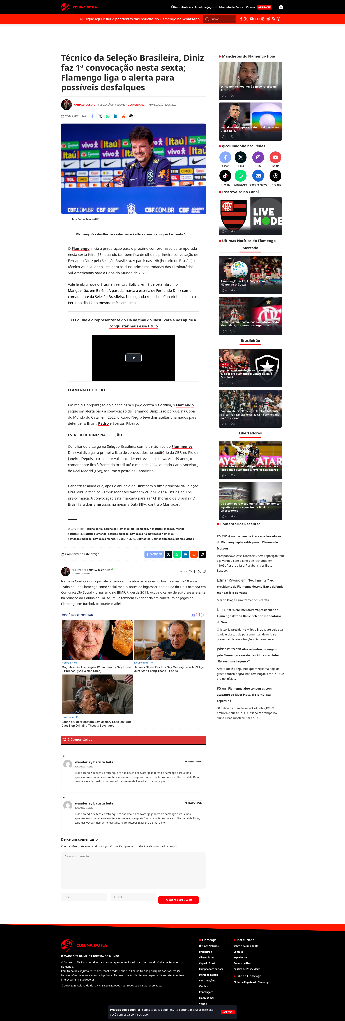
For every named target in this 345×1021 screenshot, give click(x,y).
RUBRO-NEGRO (126, 539)
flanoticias (156, 528)
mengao (169, 528)
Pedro (103, 423)
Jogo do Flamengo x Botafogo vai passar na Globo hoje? (249, 129)
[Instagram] (262, 19)
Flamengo (83, 234)
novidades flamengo (161, 533)
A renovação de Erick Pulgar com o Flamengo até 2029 (243, 282)
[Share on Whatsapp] (107, 116)
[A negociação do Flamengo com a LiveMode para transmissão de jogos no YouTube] (250, 216)
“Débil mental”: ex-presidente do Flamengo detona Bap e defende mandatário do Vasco (250, 586)
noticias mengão (118, 533)
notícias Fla (75, 533)
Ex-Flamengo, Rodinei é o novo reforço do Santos (248, 88)
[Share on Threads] (131, 116)
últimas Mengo (184, 539)
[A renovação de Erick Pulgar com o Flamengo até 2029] (250, 275)
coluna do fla (94, 528)
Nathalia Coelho (84, 104)
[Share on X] (100, 116)
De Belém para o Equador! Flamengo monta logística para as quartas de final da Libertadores (249, 507)
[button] (228, 1012)
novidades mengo (104, 539)
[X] (246, 19)
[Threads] (278, 19)
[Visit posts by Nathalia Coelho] (66, 104)
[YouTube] (252, 19)
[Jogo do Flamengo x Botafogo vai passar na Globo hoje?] (250, 121)
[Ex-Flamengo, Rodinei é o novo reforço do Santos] (250, 81)
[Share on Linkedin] (115, 116)
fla (132, 528)
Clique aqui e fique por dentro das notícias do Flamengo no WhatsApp (142, 19)
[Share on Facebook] (92, 116)
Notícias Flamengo (95, 533)
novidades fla (138, 533)
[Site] (190, 571)
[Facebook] (241, 19)
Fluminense (182, 446)
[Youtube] (275, 159)
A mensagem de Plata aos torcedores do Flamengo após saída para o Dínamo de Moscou (249, 542)
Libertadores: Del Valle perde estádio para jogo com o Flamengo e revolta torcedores (249, 467)
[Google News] (257, 19)
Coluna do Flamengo (117, 528)
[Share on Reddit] (123, 116)
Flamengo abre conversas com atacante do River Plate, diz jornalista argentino (249, 323)
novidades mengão (80, 539)
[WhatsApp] (273, 19)
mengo (180, 528)
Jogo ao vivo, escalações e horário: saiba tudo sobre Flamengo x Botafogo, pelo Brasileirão (247, 373)
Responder (195, 761)
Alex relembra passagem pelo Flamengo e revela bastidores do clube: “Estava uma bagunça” (248, 655)
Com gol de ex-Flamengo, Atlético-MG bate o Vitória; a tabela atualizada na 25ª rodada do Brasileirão (249, 414)
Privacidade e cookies (125, 1010)
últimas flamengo (163, 539)
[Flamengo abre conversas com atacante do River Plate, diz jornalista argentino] (250, 316)
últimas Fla (143, 539)
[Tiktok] (225, 178)
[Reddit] (268, 19)
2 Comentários (137, 104)
